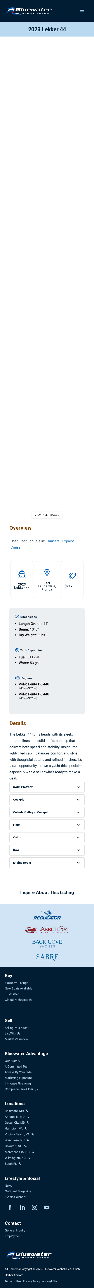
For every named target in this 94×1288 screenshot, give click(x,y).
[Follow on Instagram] (34, 1207)
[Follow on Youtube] (47, 1207)
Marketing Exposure (18, 1077)
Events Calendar (15, 1197)
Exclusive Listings (16, 982)
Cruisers (53, 541)
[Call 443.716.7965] (27, 1116)
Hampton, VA (14, 1128)
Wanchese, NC (14, 1140)
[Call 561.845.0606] (20, 1163)
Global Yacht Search (18, 999)
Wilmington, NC (15, 1158)
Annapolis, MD (14, 1116)
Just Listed (12, 994)
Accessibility (49, 1281)
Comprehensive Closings (21, 1089)
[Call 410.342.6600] (27, 1111)
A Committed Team (17, 1066)
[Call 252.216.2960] (27, 1140)
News (8, 1185)
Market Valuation (16, 1039)
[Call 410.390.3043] (28, 1122)
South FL (11, 1163)
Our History (12, 1061)
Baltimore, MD (14, 1111)
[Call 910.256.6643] (29, 1158)
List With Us (12, 1033)
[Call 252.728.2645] (25, 1146)
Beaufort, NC (13, 1146)
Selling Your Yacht (16, 1027)
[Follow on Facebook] (10, 1207)
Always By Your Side (18, 1072)
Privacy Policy (31, 1281)
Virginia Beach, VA (17, 1134)
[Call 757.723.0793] (26, 1128)
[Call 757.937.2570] (32, 1134)
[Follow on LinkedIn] (22, 1207)
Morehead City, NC (17, 1152)
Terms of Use (13, 1281)
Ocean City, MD (15, 1122)
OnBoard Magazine (18, 1191)
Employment (13, 1236)
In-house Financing (18, 1083)
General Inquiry (15, 1230)
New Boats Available (18, 988)
